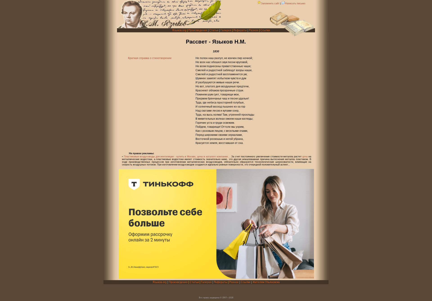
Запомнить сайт (270, 3)
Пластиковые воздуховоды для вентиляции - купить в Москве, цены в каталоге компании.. (176, 156)
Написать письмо (295, 3)
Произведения (197, 30)
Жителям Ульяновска (266, 282)
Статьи (213, 30)
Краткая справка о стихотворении (149, 58)
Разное (253, 30)
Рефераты (240, 30)
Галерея (225, 30)
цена (305, 156)
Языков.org (179, 30)
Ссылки (265, 30)
